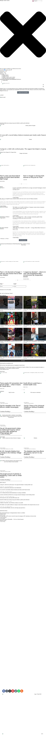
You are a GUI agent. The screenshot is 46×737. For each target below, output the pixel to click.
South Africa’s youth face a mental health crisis (32, 384)
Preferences (7, 79)
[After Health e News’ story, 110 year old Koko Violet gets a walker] (34, 318)
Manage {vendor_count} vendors (8, 77)
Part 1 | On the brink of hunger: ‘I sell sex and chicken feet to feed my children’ (11, 273)
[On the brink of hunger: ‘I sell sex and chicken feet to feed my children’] (34, 350)
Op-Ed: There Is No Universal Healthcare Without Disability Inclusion (34, 407)
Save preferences (13, 79)
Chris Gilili (2, 124)
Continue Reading (2, 518)
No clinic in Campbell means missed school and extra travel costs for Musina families (18, 198)
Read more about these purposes (8, 78)
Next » (7, 238)
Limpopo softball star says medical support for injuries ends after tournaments (17, 325)
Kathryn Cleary (3, 513)
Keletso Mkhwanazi (10, 496)
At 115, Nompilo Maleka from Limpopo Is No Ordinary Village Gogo (10, 452)
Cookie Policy (5, 80)
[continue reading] (11, 169)
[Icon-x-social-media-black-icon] (6, 691)
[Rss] (21, 691)
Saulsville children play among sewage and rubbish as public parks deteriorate (14, 123)
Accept (1, 79)
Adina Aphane (9, 491)
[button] (23, 34)
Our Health (9, 471)
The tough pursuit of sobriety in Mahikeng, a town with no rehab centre (11, 475)
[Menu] (43, 84)
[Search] (43, 86)
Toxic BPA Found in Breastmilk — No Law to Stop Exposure (12, 519)
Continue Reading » (16, 197)
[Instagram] (9, 691)
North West (6, 471)
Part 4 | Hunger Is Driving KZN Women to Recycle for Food (33, 176)
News (3, 471)
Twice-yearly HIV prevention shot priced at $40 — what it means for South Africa (11, 384)
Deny (4, 79)
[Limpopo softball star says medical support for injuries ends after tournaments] (11, 318)
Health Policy (26, 403)
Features (2, 471)
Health (1, 403)
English (35, 0)
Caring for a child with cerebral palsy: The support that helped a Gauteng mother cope (16, 484)
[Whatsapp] (18, 691)
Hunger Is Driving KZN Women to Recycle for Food (11, 341)
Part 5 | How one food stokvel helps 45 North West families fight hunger (10, 177)
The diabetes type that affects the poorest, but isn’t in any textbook (34, 452)
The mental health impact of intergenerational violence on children (12, 512)
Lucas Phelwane (9, 486)
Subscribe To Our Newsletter (5, 289)
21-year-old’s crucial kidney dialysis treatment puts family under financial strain (15, 489)
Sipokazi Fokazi (3, 520)
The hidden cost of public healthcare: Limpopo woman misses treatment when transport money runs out (19, 504)
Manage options (5, 74)
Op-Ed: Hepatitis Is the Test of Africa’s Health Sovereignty (10, 406)
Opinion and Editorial (5, 403)
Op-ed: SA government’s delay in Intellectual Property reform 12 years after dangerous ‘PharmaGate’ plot (10, 430)
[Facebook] (3, 691)
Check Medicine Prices (4, 369)
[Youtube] (12, 691)
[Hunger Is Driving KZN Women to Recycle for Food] (11, 334)
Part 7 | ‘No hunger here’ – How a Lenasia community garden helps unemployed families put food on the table (27, 217)
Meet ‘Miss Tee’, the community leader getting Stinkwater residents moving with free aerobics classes (22, 357)
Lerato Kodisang (3, 517)
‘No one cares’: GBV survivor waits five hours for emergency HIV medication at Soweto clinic (18, 516)
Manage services (5, 76)
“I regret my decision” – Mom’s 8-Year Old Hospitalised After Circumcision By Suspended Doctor (34, 274)
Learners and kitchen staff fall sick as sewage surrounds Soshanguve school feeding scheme (20, 309)
